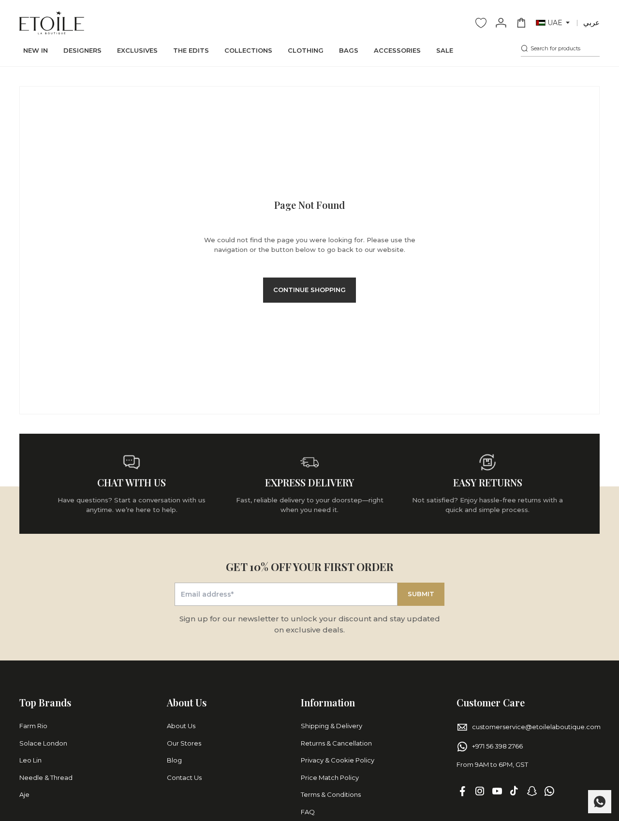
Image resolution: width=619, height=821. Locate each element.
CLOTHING (306, 50)
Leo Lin (30, 760)
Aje (24, 794)
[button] (553, 23)
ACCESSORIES (397, 50)
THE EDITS (191, 50)
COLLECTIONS (248, 50)
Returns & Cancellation (336, 743)
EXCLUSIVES (137, 50)
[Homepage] (51, 22)
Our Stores (184, 743)
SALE (444, 50)
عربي (591, 22)
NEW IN (35, 50)
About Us (181, 726)
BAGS (348, 50)
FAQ (308, 812)
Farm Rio (33, 726)
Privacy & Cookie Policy (337, 760)
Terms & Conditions (331, 794)
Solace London (43, 743)
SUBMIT (421, 594)
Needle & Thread (46, 777)
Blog (174, 760)
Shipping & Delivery (331, 726)
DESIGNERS (82, 50)
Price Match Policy (330, 777)
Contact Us (184, 777)
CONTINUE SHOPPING (309, 289)
